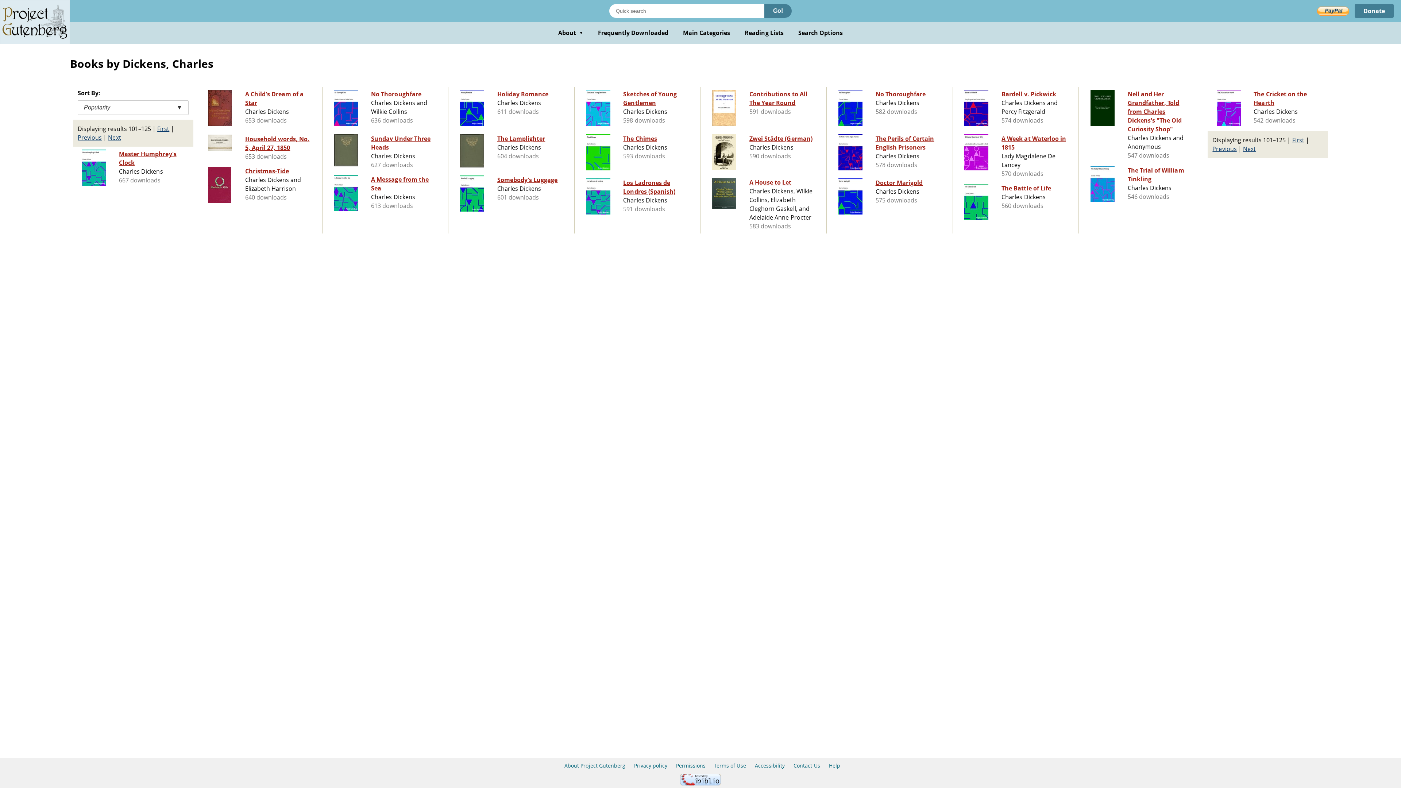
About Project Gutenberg (594, 765)
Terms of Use (730, 765)
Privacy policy (650, 765)
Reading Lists (764, 33)
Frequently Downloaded (633, 33)
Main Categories (706, 33)
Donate (1374, 11)
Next (114, 138)
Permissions (691, 765)
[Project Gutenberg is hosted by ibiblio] (700, 783)
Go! (778, 11)
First (163, 129)
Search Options (820, 33)
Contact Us (807, 765)
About (570, 33)
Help (834, 765)
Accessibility (770, 765)
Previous (90, 138)
